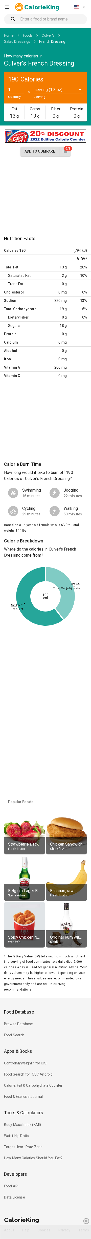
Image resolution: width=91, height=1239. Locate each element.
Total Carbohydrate (20, 309)
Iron (7, 359)
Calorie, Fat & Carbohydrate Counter (33, 1085)
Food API (11, 1186)
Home (9, 35)
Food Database (19, 1012)
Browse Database (18, 1024)
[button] (79, 7)
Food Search (14, 1035)
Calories (11, 250)
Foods (28, 35)
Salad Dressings (17, 41)
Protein (10, 334)
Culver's (48, 35)
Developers (15, 1174)
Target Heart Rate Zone (23, 1147)
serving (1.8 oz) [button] (48, 89)
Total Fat (11, 267)
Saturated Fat (19, 276)
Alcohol (10, 351)
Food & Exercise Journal (23, 1097)
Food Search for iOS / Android (28, 1074)
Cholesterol (14, 292)
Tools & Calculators (23, 1112)
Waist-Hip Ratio (16, 1136)
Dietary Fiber (18, 317)
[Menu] (7, 7)
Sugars (14, 326)
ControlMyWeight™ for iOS (25, 1063)
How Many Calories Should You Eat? (33, 1158)
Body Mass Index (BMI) (22, 1125)
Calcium (11, 342)
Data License (14, 1197)
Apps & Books (18, 1051)
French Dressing (52, 41)
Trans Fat (15, 284)
